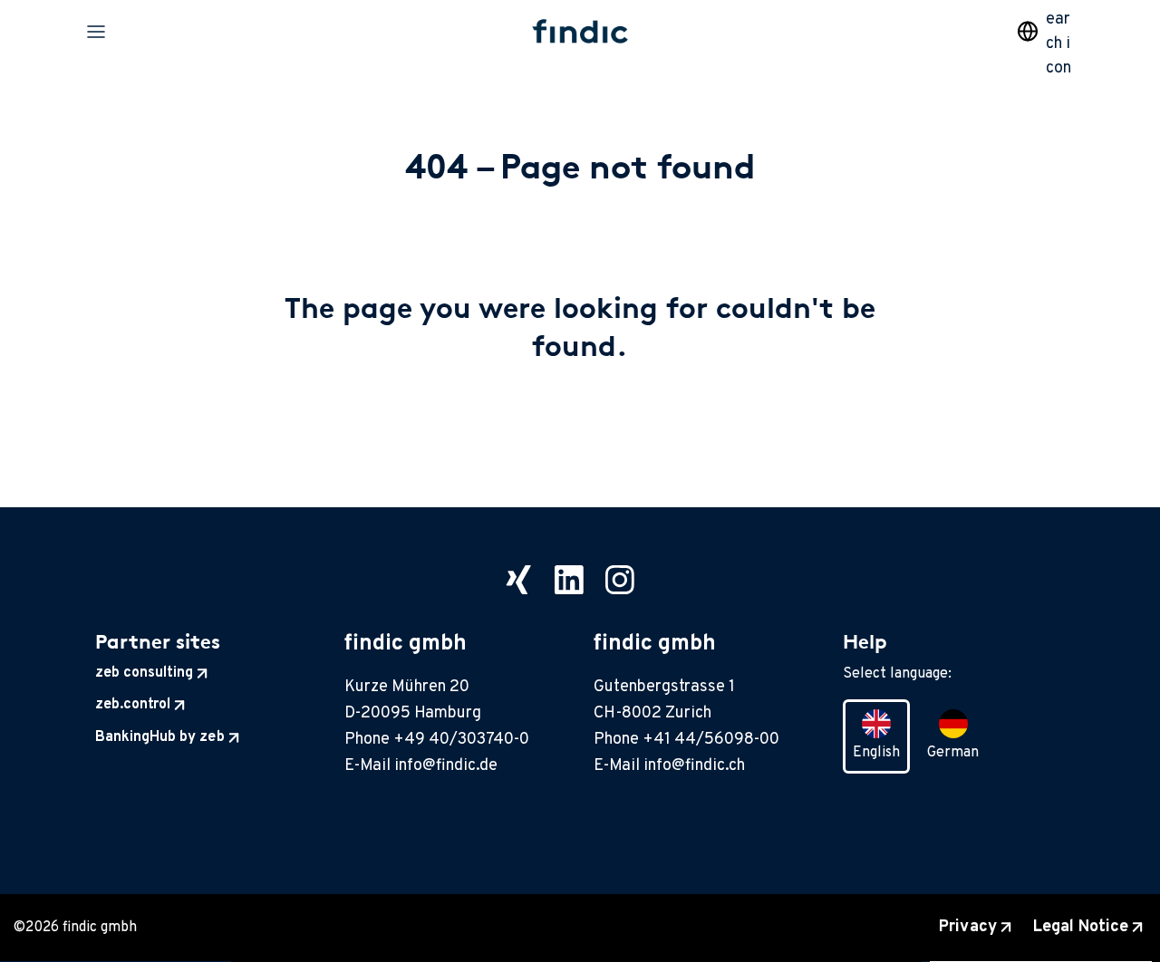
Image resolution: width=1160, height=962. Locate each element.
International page (1027, 31)
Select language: (897, 674)
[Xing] (518, 579)
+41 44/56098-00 (711, 739)
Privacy (967, 927)
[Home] (580, 31)
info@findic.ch (694, 765)
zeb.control (132, 705)
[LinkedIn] (569, 579)
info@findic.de (446, 765)
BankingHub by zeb (160, 737)
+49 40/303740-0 (461, 739)
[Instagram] (619, 579)
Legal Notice (1080, 927)
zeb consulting (144, 673)
